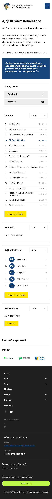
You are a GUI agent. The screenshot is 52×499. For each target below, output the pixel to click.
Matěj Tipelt (21, 272)
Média (7, 394)
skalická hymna (11, 419)
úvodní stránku (40, 53)
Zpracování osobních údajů (14, 464)
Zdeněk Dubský (22, 286)
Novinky (8, 389)
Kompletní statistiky (16, 295)
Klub (6, 378)
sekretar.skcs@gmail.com (19, 445)
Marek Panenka (22, 259)
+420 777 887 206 (14, 453)
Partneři (8, 400)
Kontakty (8, 405)
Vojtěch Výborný (22, 279)
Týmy (7, 384)
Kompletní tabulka (15, 214)
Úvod (6, 373)
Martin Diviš (21, 266)
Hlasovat (11, 323)
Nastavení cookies (10, 468)
